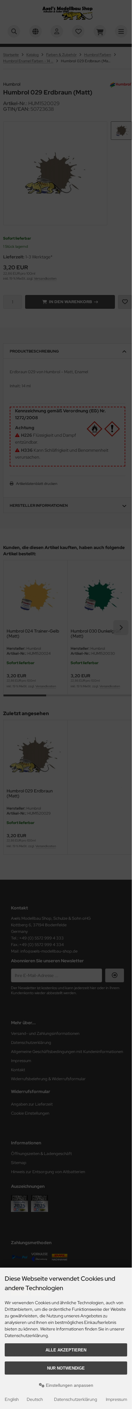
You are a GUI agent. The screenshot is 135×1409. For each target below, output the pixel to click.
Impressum (116, 1399)
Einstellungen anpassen (69, 1385)
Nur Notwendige (66, 1368)
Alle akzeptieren (66, 1350)
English (12, 1399)
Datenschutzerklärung (75, 1399)
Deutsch (35, 1399)
